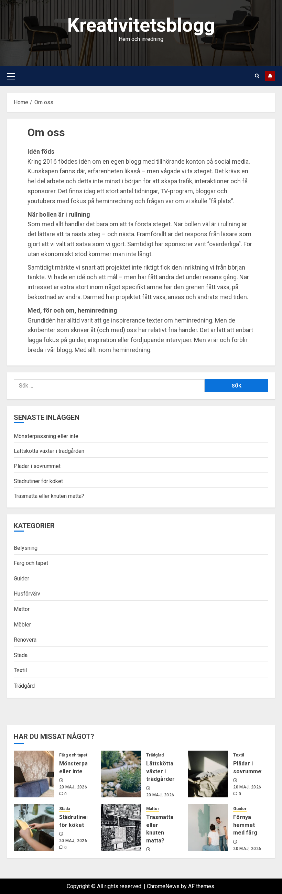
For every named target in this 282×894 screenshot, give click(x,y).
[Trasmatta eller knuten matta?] (121, 827)
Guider (21, 578)
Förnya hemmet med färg (245, 825)
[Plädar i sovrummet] (208, 774)
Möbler (22, 624)
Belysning (25, 548)
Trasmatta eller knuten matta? (49, 496)
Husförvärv (27, 593)
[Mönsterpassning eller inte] (34, 774)
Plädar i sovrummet (37, 466)
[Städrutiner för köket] (34, 827)
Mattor (22, 609)
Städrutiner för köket (38, 481)
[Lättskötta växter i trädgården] (121, 774)
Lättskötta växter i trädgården (49, 451)
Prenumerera (270, 76)
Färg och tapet (31, 563)
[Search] (257, 76)
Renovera (25, 639)
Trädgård (24, 686)
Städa (21, 655)
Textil (20, 670)
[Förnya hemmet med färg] (208, 827)
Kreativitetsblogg (141, 25)
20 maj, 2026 (73, 787)
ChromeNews (163, 886)
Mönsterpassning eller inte (46, 436)
